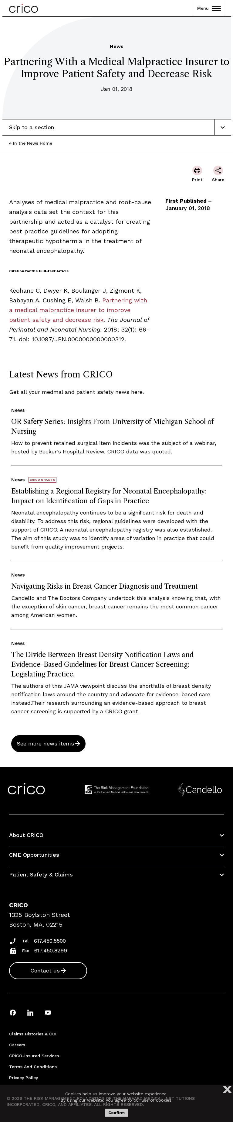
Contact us (45, 970)
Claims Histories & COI (32, 1033)
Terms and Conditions (33, 1066)
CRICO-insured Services (34, 1055)
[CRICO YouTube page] (48, 1012)
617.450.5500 (50, 941)
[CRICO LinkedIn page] (30, 1012)
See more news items (45, 743)
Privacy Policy (23, 1077)
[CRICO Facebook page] (12, 1012)
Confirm (116, 1112)
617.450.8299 (50, 950)
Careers (17, 1044)
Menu (203, 8)
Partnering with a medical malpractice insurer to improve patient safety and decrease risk (78, 310)
